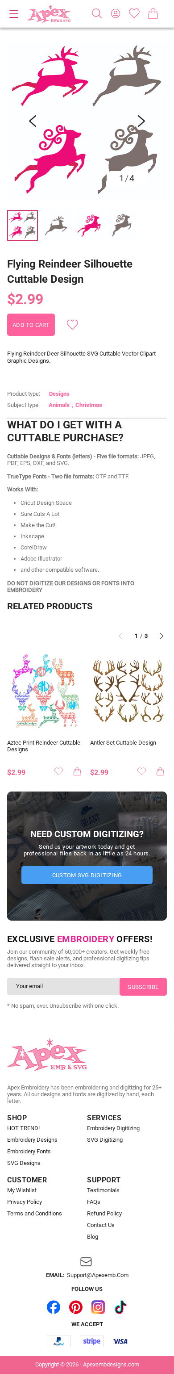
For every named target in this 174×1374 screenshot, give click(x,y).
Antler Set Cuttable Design (123, 743)
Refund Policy (104, 1214)
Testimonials (103, 1190)
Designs (59, 393)
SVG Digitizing (105, 1140)
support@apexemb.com (97, 1275)
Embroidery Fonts (29, 1151)
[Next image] (141, 121)
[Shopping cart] (153, 13)
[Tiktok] (120, 1307)
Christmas (88, 405)
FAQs (93, 1202)
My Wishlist (22, 1190)
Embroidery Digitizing (113, 1128)
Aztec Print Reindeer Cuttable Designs (43, 746)
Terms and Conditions (34, 1214)
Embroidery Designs (32, 1140)
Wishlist (134, 13)
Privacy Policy (24, 1202)
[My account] (115, 13)
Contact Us (101, 1225)
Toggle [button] (14, 14)
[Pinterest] (76, 1307)
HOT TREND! (23, 1128)
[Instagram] (98, 1307)
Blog (92, 1237)
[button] (87, 121)
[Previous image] (32, 121)
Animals (59, 405)
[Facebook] (53, 1307)
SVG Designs (24, 1163)
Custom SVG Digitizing (87, 875)
